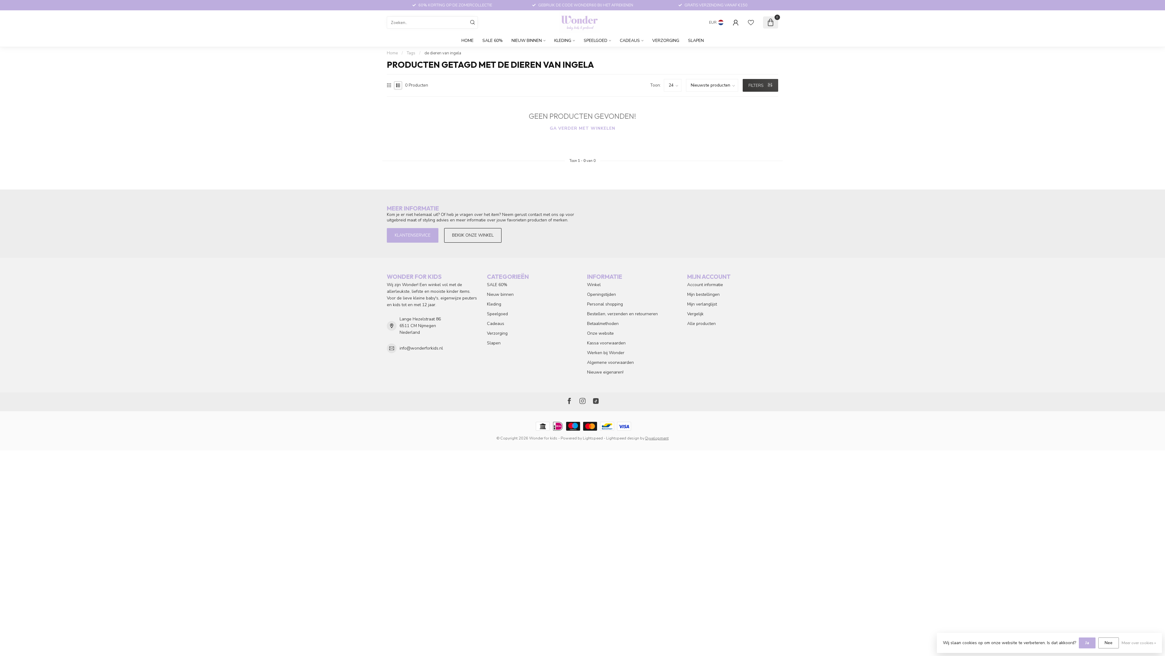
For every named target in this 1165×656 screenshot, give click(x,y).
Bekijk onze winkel (473, 235)
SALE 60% (492, 40)
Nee (1109, 643)
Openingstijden (601, 294)
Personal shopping (605, 304)
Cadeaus (630, 40)
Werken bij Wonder (605, 353)
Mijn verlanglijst (702, 304)
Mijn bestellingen (703, 294)
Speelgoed (595, 40)
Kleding (562, 40)
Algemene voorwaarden (610, 362)
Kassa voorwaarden (606, 343)
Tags (411, 53)
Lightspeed (593, 438)
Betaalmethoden (603, 323)
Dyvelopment (657, 438)
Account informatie (705, 285)
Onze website (600, 333)
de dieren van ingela (442, 53)
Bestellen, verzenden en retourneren (622, 314)
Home (467, 40)
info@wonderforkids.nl (421, 348)
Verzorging (665, 40)
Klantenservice (413, 235)
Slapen (696, 40)
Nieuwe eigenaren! (605, 372)
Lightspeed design (622, 438)
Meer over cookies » (1139, 642)
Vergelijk (695, 314)
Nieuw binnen (527, 40)
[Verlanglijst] (751, 22)
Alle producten (701, 323)
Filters (756, 85)
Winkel (594, 285)
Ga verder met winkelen (582, 128)
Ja (1087, 643)
